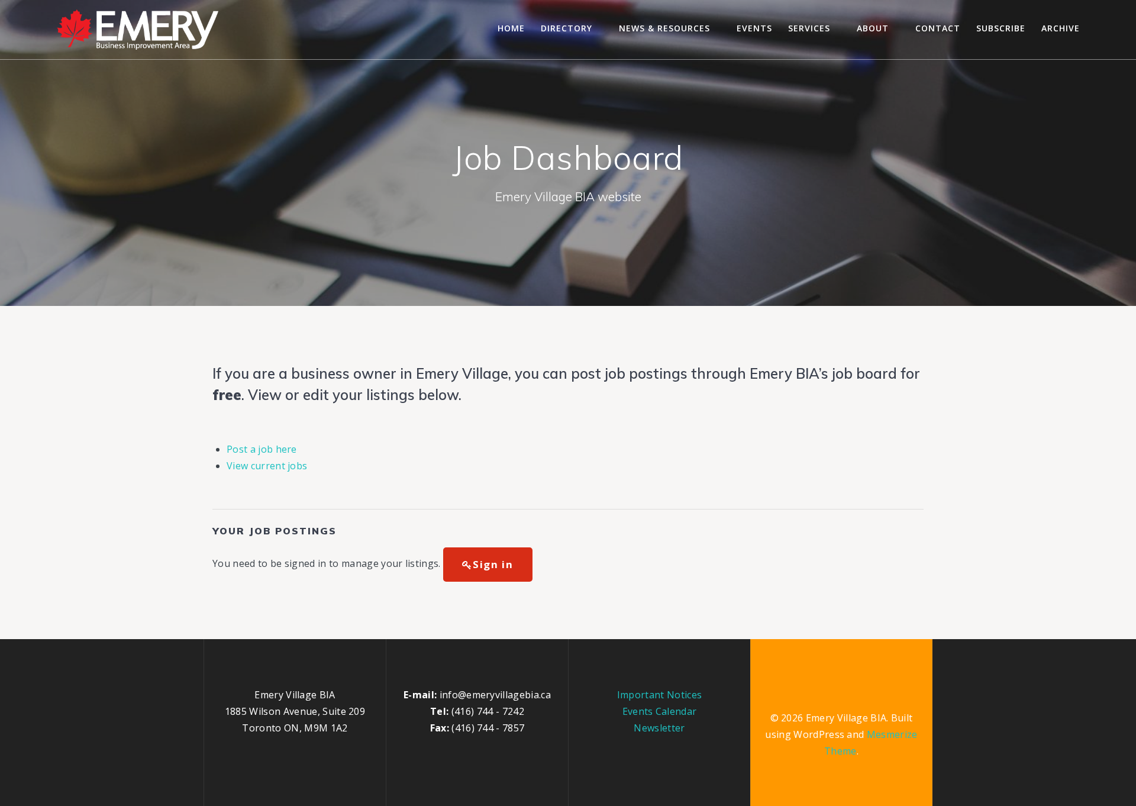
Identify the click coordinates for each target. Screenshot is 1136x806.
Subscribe (1000, 28)
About (873, 28)
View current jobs (267, 465)
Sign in (493, 564)
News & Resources (664, 28)
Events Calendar (659, 711)
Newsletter (659, 727)
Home (511, 28)
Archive (1060, 28)
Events (754, 28)
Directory (566, 28)
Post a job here (262, 449)
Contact (937, 28)
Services (809, 28)
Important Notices (659, 694)
